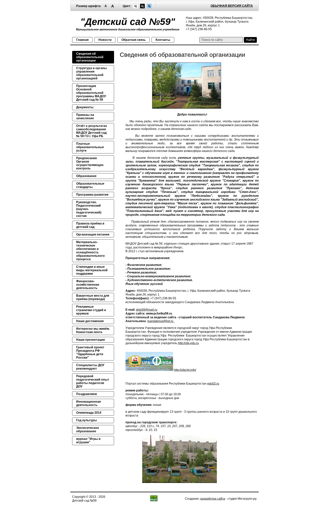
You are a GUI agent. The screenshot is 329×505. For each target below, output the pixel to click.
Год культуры (86, 420)
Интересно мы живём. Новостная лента (93, 330)
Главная (82, 39)
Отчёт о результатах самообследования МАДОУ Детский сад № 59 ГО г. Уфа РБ (91, 131)
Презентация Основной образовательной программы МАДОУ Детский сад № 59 (91, 92)
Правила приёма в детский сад (90, 225)
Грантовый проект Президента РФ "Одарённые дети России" (90, 352)
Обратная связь (133, 39)
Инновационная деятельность (88, 403)
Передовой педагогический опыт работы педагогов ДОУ (92, 381)
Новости (105, 39)
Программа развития (92, 194)
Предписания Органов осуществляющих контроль (90, 163)
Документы (84, 107)
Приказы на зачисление (85, 116)
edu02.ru (213, 383)
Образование (86, 176)
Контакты (163, 39)
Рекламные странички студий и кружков (91, 310)
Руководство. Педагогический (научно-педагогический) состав (88, 209)
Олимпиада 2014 (88, 412)
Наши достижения (90, 321)
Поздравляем (86, 394)
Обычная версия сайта (232, 5)
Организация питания (92, 234)
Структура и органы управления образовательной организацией (91, 73)
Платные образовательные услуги (90, 147)
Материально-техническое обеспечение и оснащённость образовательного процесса (90, 250)
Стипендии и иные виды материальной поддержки (92, 270)
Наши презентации (90, 339)
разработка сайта (212, 498)
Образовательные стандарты (90, 185)
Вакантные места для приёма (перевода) (92, 297)
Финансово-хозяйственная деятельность (87, 285)
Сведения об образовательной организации (89, 57)
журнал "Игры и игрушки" (88, 440)
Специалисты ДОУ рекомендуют (90, 367)
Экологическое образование (87, 429)
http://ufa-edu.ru (188, 343)
